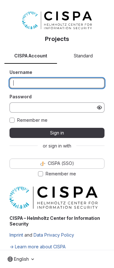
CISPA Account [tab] (30, 55)
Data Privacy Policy (54, 235)
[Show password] (99, 107)
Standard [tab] (83, 55)
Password (21, 96)
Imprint (16, 235)
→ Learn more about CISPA (38, 246)
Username (21, 72)
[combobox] (21, 259)
